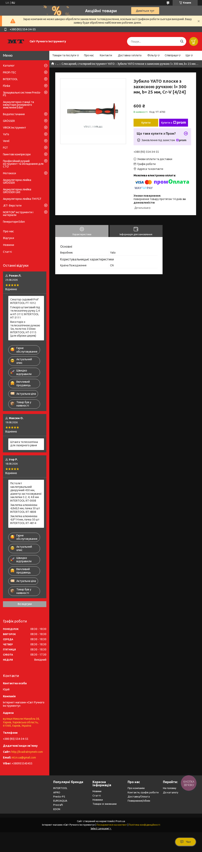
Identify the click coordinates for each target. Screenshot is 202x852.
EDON (56, 809)
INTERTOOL (10, 79)
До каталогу (170, 792)
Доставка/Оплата (139, 796)
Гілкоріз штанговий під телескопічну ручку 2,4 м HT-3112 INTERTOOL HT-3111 (25, 312)
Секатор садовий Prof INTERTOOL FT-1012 (24, 301)
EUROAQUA (60, 800)
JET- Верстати (12, 205)
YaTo (6, 134)
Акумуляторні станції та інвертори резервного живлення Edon (18, 104)
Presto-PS (59, 796)
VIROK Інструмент (14, 127)
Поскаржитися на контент (112, 824)
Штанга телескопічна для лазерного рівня (24, 443)
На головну (169, 788)
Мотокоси (9, 173)
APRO (56, 792)
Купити (146, 122)
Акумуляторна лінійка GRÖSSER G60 (17, 191)
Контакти (106, 55)
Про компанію (136, 788)
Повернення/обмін (139, 800)
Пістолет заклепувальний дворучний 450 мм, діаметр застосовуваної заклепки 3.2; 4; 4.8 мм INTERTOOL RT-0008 (26, 492)
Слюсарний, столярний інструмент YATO (88, 63)
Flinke (6, 85)
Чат (188, 841)
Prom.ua (120, 821)
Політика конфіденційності (144, 824)
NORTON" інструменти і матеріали (18, 214)
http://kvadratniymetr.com (27, 751)
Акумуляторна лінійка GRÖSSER (17, 181)
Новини (8, 244)
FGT (5, 147)
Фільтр (152, 55)
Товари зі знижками (105, 803)
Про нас (89, 55)
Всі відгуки (25, 604)
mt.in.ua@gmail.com (24, 757)
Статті (7, 251)
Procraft (58, 804)
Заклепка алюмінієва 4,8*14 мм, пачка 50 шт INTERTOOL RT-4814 (24, 520)
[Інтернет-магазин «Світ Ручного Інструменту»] (16, 41)
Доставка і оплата (129, 55)
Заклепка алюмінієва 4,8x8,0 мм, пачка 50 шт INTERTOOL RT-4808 (25, 508)
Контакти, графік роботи (143, 792)
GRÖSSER (9, 120)
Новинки (98, 799)
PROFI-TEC (9, 72)
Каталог (9, 65)
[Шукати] (181, 41)
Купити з (166, 122)
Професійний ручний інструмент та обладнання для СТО (23, 163)
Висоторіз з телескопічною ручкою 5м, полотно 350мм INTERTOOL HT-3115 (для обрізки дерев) (25, 328)
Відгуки (8, 238)
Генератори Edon (14, 221)
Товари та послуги (64, 55)
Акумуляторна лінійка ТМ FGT (22, 198)
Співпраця (171, 55)
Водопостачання (14, 114)
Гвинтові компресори (17, 154)
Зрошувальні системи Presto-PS (22, 94)
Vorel (6, 141)
